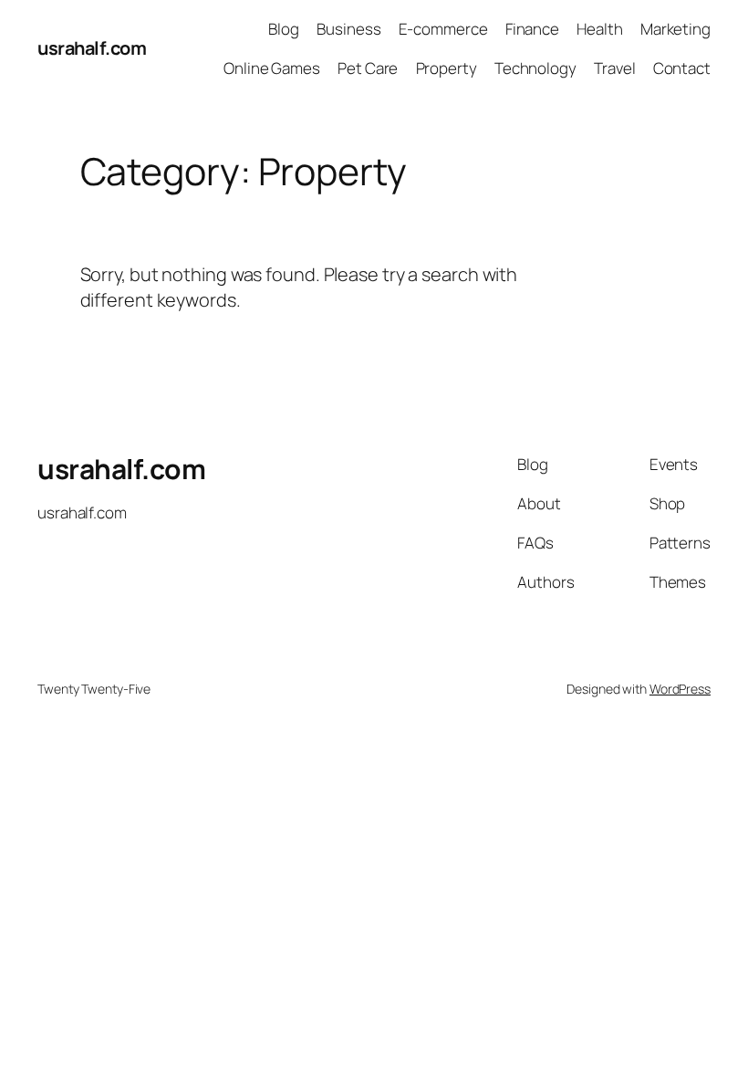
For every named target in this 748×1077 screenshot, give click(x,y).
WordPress (680, 688)
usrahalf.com (91, 48)
